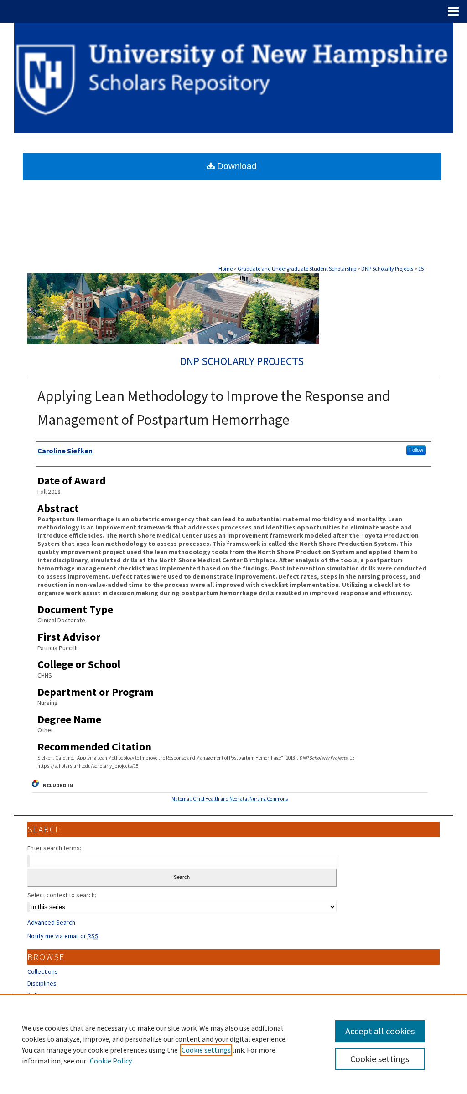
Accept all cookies (380, 1031)
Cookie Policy (111, 1060)
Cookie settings (206, 1049)
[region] (233, 1044)
